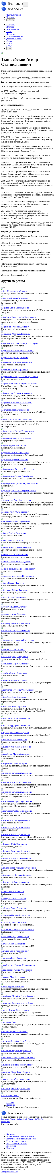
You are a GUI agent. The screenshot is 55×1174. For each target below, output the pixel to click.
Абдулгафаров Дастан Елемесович (16, 419)
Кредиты (10, 24)
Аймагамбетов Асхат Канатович (16, 747)
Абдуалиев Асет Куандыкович (15, 410)
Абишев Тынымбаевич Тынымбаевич (18, 569)
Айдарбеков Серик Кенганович (15, 718)
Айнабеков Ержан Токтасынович (16, 782)
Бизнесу (10, 20)
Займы (9, 31)
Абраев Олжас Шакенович (13, 583)
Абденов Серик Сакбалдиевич (15, 308)
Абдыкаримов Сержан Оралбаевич (17, 476)
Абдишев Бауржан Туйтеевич (14, 357)
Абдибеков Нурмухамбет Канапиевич (18, 317)
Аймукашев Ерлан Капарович (15, 763)
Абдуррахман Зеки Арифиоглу (15, 452)
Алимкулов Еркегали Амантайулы (17, 1003)
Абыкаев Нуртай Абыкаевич (14, 614)
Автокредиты (12, 29)
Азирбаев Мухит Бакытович (14, 673)
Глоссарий (11, 1146)
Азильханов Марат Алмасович (15, 664)
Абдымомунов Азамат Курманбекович (18, 490)
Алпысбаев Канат (9, 1022)
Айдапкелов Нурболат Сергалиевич (17, 690)
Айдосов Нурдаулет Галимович (15, 725)
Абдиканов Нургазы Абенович (15, 327)
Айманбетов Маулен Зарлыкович (16, 754)
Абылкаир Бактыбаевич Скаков (15, 623)
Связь (9, 41)
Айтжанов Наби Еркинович (14, 844)
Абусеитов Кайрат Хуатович (14, 607)
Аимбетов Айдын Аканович (14, 680)
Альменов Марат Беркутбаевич (15, 1072)
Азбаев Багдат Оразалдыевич (14, 656)
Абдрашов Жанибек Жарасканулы (16, 403)
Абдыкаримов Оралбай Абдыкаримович (19, 483)
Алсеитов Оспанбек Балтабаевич (16, 1041)
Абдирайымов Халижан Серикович (17, 350)
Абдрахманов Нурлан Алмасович (16, 393)
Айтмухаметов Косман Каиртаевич (17, 875)
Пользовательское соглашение (20, 1136)
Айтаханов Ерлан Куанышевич (15, 820)
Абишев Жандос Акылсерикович (16, 547)
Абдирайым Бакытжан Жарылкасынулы (19, 343)
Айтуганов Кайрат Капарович (15, 882)
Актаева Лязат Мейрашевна (13, 944)
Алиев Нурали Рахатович (12, 986)
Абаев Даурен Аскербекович (14, 291)
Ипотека (10, 27)
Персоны (10, 1105)
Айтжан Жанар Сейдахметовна (15, 834)
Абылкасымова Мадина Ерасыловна (17, 640)
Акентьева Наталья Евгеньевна (15, 915)
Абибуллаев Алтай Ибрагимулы (15, 521)
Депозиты (10, 34)
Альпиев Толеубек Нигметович (15, 1079)
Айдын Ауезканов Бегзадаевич (15, 732)
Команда (10, 1148)
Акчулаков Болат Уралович (13, 958)
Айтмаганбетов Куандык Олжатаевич (18, 868)
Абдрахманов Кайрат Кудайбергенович (19, 384)
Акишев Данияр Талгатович (14, 922)
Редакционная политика (17, 1141)
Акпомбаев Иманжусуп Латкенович (17, 929)
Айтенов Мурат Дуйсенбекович (15, 827)
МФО (9, 46)
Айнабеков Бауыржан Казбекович (16, 773)
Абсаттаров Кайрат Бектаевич (14, 590)
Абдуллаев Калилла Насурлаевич (16, 438)
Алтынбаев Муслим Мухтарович (16, 1050)
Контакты (10, 1134)
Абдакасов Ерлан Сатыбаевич (14, 298)
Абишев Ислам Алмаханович (14, 554)
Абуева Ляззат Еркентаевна (13, 597)
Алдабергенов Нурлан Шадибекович (18, 965)
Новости (10, 17)
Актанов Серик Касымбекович (15, 951)
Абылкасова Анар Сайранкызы (15, 630)
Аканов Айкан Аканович (12, 891)
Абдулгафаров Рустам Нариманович (17, 431)
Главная (10, 1102)
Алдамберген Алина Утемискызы (16, 970)
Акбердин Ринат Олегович (13, 899)
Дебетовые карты (14, 39)
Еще (9, 48)
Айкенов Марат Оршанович (14, 740)
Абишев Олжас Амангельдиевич (16, 562)
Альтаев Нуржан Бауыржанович (15, 1088)
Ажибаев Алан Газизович (13, 649)
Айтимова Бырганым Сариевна (15, 851)
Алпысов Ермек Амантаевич (14, 1031)
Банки (9, 43)
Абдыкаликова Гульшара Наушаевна (17, 469)
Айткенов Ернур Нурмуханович (16, 858)
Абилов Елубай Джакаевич (13, 533)
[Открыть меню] (25, 4)
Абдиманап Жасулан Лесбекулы (15, 334)
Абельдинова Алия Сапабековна (16, 500)
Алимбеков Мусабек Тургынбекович (18, 996)
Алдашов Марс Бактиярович (14, 977)
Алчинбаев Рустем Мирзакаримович (18, 1058)
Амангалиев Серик (10, 1096)
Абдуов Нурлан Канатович (13, 445)
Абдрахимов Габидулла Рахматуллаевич (19, 376)
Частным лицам (13, 15)
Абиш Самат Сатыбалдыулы (14, 540)
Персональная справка (16, 1143)
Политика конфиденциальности (21, 1139)
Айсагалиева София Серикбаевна (16, 801)
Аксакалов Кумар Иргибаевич (15, 937)
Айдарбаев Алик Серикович (14, 697)
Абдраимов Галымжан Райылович (16, 362)
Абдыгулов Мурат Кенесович (14, 460)
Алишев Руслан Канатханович (15, 1010)
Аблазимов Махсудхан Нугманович (17, 576)
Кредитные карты (14, 36)
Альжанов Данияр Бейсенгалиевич (17, 1065)
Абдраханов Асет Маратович (14, 369)
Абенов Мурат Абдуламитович (15, 512)
